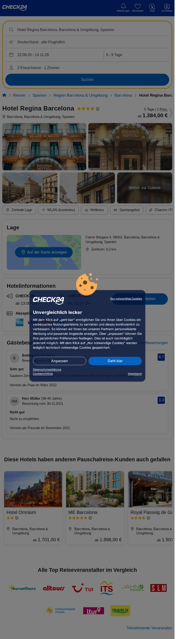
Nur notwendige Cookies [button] (126, 298)
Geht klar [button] (115, 361)
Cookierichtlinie (43, 373)
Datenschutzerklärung (47, 369)
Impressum (135, 373)
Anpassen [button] (59, 361)
